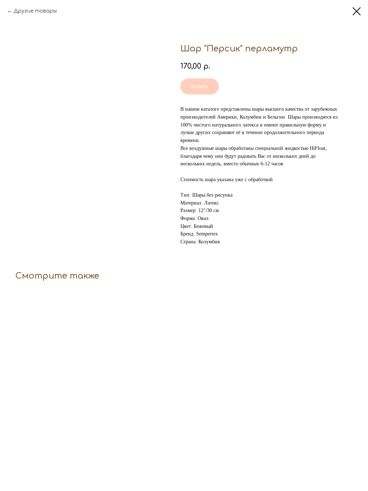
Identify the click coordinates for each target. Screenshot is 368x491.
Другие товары (35, 11)
